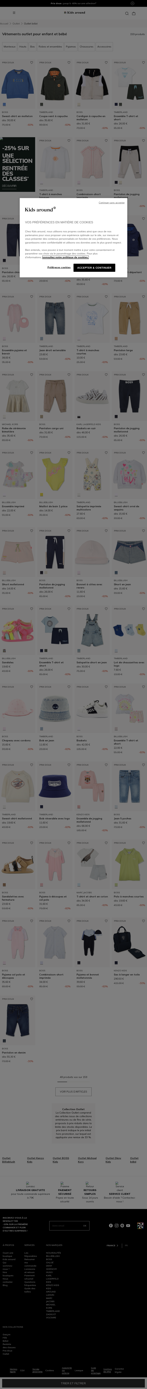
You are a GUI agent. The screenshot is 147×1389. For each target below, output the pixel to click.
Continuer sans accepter (112, 202)
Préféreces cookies (59, 267)
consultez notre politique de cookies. (65, 257)
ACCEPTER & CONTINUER (94, 267)
